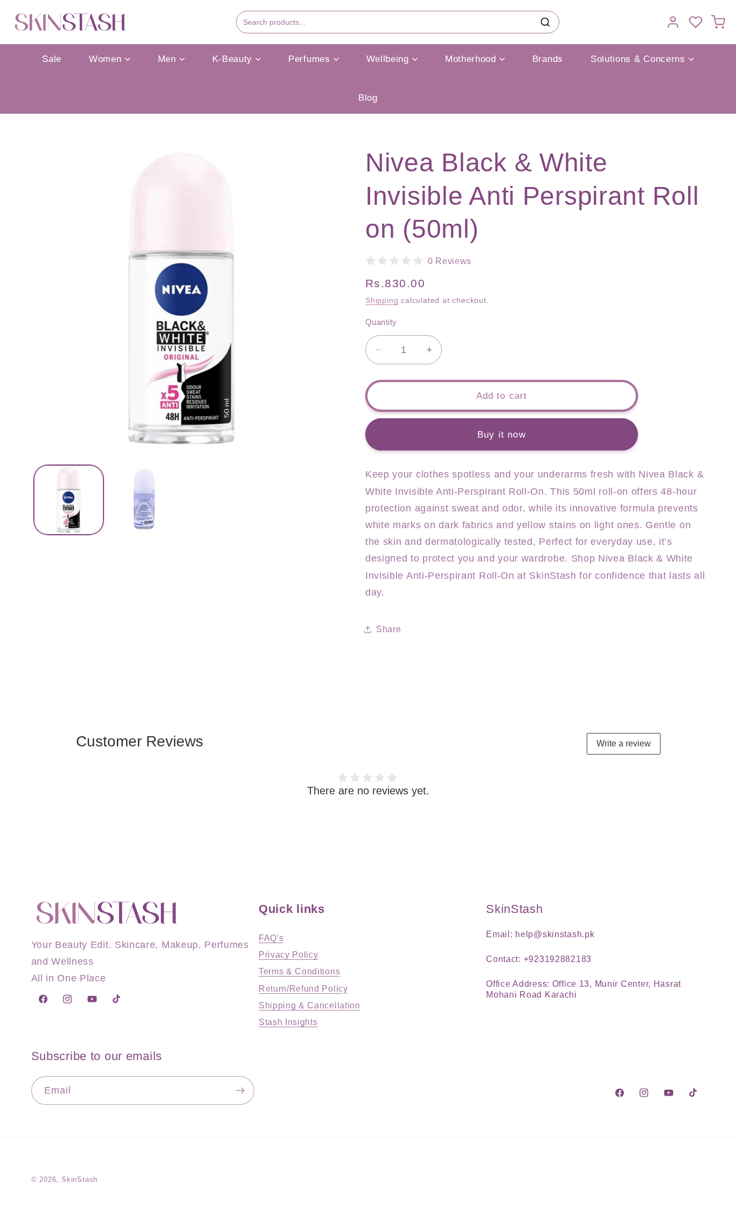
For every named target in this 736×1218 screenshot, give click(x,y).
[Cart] (718, 22)
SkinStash (79, 1180)
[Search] (545, 22)
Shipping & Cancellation (309, 1005)
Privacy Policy (288, 954)
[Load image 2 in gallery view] (144, 499)
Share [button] (388, 629)
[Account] (673, 22)
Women (105, 59)
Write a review (623, 743)
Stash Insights (288, 1022)
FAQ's (271, 938)
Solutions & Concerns (638, 59)
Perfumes (309, 59)
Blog (368, 98)
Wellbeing (387, 59)
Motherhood (470, 59)
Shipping (381, 300)
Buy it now (501, 433)
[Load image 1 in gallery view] (68, 499)
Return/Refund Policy (303, 988)
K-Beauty (232, 59)
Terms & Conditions (299, 971)
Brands (547, 59)
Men (167, 59)
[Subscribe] (240, 1090)
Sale (51, 59)
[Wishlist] (696, 22)
